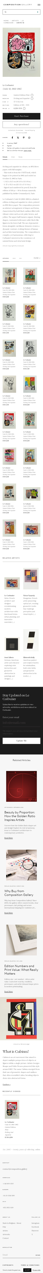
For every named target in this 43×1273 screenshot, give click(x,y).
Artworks (6, 1234)
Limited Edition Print (22, 95)
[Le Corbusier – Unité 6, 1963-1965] (11, 456)
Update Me (21, 740)
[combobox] (21, 12)
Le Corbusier (8, 85)
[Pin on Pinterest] (23, 138)
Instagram (35, 1223)
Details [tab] (5, 157)
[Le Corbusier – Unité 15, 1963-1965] (11, 348)
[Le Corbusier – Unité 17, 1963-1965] (11, 312)
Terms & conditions (30, 1265)
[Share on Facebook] (12, 138)
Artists (15, 20)
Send (38, 1255)
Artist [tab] (13, 157)
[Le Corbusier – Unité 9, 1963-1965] (31, 420)
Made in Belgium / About (12, 1223)
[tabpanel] (21, 206)
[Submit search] (37, 12)
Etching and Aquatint (22, 98)
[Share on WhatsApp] (29, 138)
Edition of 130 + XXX (21, 105)
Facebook (35, 1227)
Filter (36, 258)
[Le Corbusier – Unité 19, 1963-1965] (31, 276)
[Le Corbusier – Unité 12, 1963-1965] (11, 384)
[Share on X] (18, 138)
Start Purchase (21, 116)
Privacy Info (36, 1270)
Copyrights (8, 1265)
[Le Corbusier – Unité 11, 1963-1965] (31, 384)
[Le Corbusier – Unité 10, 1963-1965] (11, 420)
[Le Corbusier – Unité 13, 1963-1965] (31, 348)
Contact (6, 1238)
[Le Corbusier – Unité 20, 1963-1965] (11, 276)
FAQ (4, 1227)
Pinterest (35, 1231)
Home (6, 20)
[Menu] (39, 4)
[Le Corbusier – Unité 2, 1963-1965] (11, 528)
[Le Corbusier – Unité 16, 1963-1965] (31, 312)
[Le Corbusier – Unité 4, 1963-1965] (11, 492)
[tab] (6, 260)
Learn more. (28, 150)
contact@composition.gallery (15, 1169)
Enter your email (11, 717)
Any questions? (21, 124)
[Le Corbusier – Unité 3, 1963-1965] (31, 492)
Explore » (6, 1084)
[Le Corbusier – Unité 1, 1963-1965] (31, 528)
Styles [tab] (20, 157)
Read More (8, 838)
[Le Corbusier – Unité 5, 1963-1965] (31, 456)
